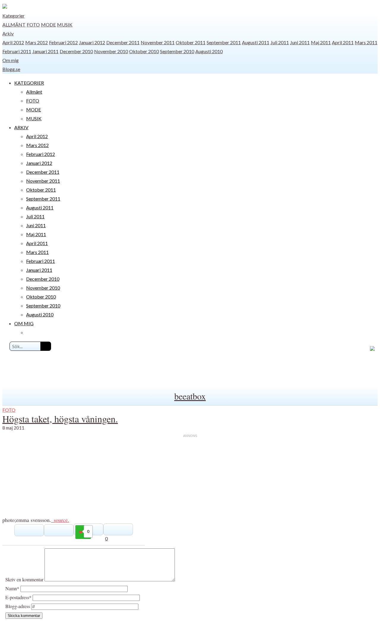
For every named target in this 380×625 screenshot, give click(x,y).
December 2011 (123, 42)
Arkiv (8, 33)
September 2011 (224, 42)
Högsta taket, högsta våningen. (60, 418)
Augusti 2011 (255, 42)
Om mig (10, 60)
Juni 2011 (300, 42)
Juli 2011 (279, 42)
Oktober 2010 (144, 51)
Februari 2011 (16, 51)
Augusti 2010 (209, 51)
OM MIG (24, 323)
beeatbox (190, 396)
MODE (48, 24)
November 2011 (158, 42)
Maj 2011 (321, 42)
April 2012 (13, 42)
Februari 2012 (63, 42)
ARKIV (21, 127)
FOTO (33, 24)
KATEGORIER (29, 83)
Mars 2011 (366, 42)
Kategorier (13, 15)
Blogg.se (11, 69)
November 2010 (111, 51)
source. (61, 519)
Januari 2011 (45, 51)
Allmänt (14, 24)
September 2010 (177, 51)
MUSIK (64, 24)
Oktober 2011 (190, 42)
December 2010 (76, 51)
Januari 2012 (92, 42)
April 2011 (343, 42)
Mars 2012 (36, 42)
